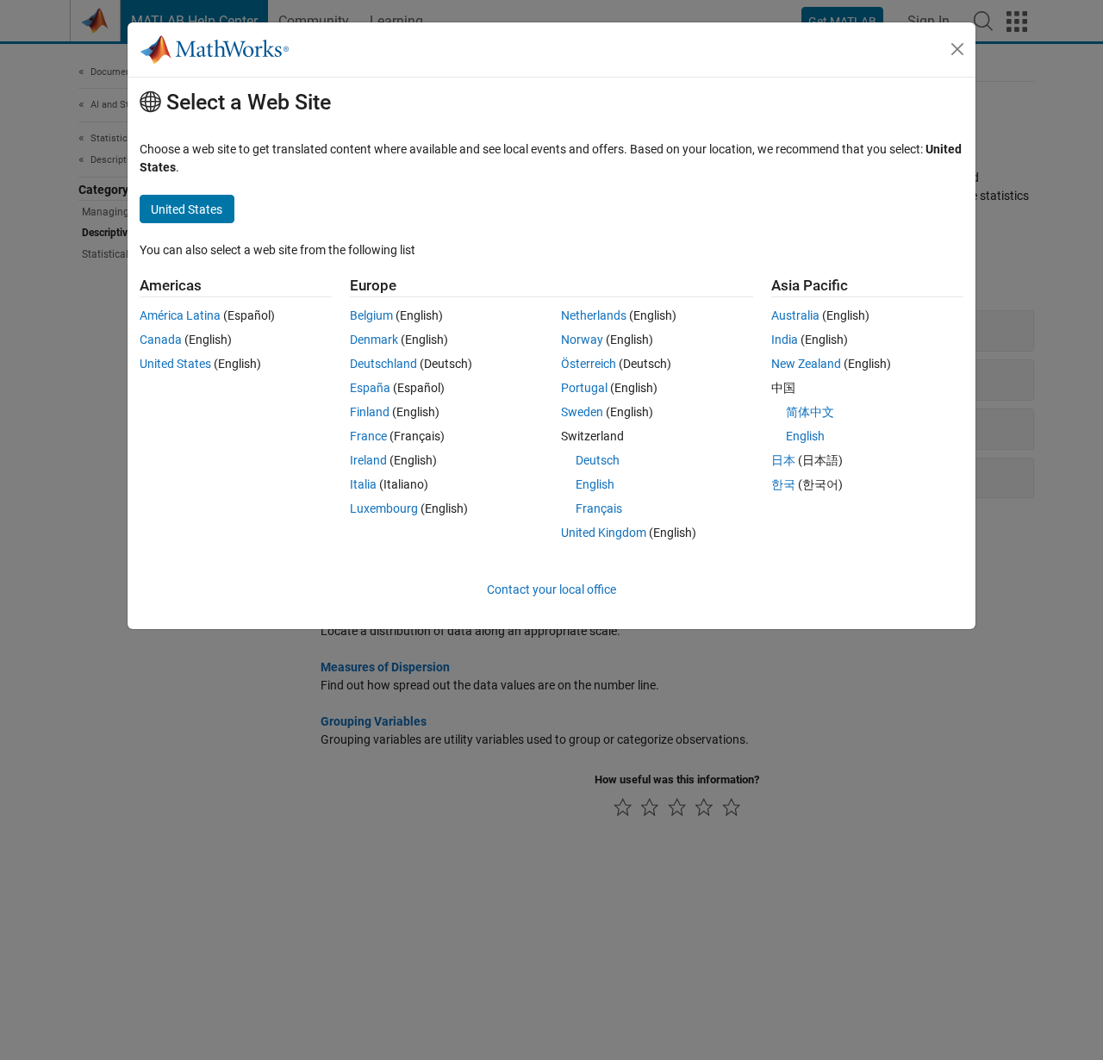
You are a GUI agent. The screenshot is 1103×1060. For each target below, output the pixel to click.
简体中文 (810, 412)
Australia (795, 315)
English (595, 484)
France (368, 436)
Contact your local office (551, 589)
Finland (369, 412)
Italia (363, 484)
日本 (783, 460)
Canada (161, 339)
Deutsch (598, 460)
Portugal (584, 388)
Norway (582, 339)
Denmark (374, 339)
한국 (783, 484)
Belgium (371, 315)
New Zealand (806, 364)
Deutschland (383, 364)
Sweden (582, 412)
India (784, 339)
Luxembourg (384, 508)
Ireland (368, 460)
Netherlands (593, 315)
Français (599, 508)
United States (175, 364)
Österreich (588, 364)
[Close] (957, 49)
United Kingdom (603, 532)
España (370, 388)
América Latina (180, 315)
